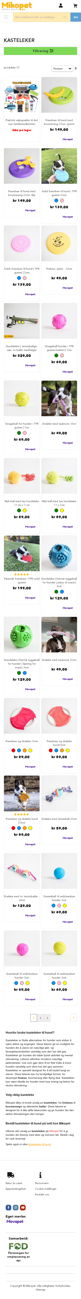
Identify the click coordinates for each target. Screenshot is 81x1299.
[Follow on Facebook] (8, 1207)
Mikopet (54, 1131)
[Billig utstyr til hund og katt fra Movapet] (15, 1223)
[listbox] (59, 201)
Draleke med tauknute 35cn (59, 423)
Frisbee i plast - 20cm (59, 268)
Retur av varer (14, 1183)
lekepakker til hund (39, 1144)
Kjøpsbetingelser (16, 1188)
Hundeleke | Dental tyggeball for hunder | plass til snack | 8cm (59, 582)
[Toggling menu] (6, 17)
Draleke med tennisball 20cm (59, 819)
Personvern (42, 1183)
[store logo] (17, 6)
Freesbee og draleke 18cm (22, 741)
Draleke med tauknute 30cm (59, 660)
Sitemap (40, 1289)
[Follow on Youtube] (23, 1207)
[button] (61, 5)
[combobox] (41, 17)
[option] (56, 200)
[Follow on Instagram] (15, 1207)
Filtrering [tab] (40, 51)
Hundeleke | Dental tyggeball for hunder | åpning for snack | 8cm (22, 663)
